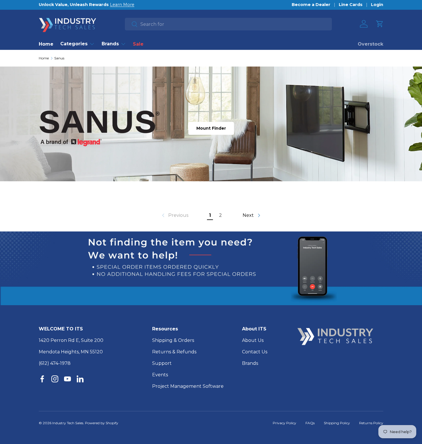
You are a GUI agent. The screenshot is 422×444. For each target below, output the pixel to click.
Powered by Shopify (101, 423)
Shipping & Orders (173, 340)
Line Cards (351, 4)
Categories (74, 43)
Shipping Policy (337, 423)
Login (377, 4)
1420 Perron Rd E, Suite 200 (71, 340)
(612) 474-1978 (55, 363)
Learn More (122, 4)
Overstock (370, 44)
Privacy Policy (284, 423)
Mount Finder (211, 128)
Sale (138, 44)
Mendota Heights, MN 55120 (71, 352)
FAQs (310, 423)
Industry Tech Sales (67, 423)
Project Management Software (188, 386)
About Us (253, 340)
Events (160, 374)
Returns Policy (371, 423)
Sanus (59, 58)
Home (46, 44)
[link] (174, 215)
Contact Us (254, 352)
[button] (379, 23)
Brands (110, 43)
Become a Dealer (311, 4)
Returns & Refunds (174, 352)
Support (162, 363)
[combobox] (228, 24)
